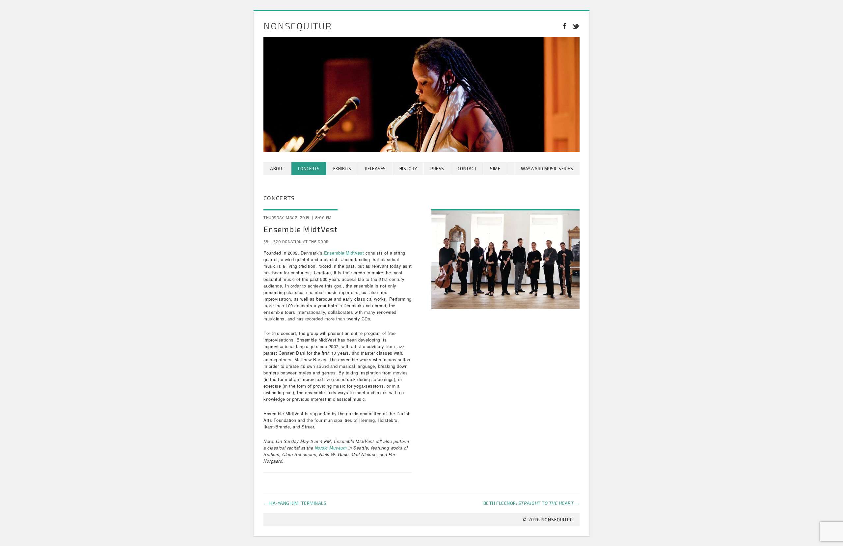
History (408, 168)
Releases (375, 168)
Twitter (575, 25)
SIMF (495, 168)
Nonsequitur (297, 25)
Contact (467, 168)
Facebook (565, 25)
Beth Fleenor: (531, 503)
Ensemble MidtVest (344, 253)
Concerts (309, 168)
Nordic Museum (331, 448)
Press (437, 168)
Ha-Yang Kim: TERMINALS (294, 503)
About (277, 168)
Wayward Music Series (547, 168)
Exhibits (342, 168)
